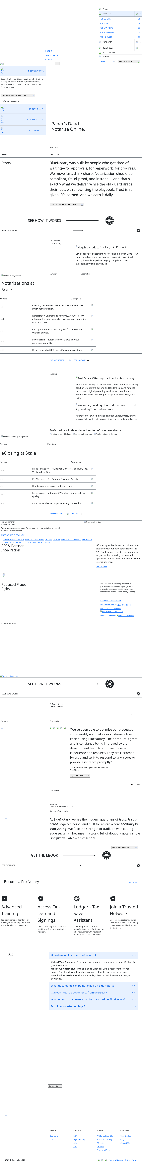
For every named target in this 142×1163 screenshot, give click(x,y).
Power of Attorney (104, 1139)
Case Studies (125, 1136)
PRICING (48, 51)
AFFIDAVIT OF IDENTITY (71, 539)
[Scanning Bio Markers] (9, 676)
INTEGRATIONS (109, 53)
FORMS (106, 56)
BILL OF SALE (46, 542)
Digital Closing (79, 1139)
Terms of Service (116, 1160)
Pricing (105, 9)
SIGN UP (48, 60)
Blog (122, 1139)
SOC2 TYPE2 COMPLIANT (110, 608)
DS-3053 (56, 539)
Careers (53, 1139)
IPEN (75, 1146)
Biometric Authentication (110, 600)
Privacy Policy (131, 1160)
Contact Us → (126, 1143)
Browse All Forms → (105, 1150)
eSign (75, 1143)
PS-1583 (48, 539)
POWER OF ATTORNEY (34, 539)
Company (54, 1136)
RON (75, 1136)
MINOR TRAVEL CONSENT (13, 539)
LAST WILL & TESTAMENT (29, 542)
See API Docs (101, 567)
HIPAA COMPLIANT (108, 615)
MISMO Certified (107, 604)
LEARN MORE (132, 882)
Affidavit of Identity (105, 1136)
